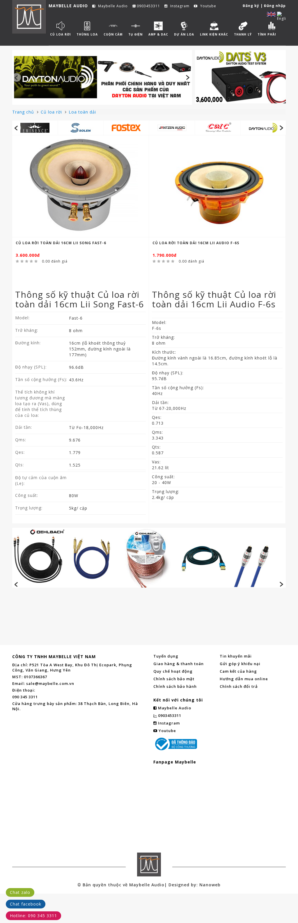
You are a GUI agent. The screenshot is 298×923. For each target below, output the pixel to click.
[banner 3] (149, 558)
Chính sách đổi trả (239, 686)
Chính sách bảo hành (175, 686)
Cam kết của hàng (238, 671)
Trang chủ (24, 112)
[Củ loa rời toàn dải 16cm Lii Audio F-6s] (217, 186)
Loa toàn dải (82, 112)
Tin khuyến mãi (236, 656)
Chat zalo (20, 892)
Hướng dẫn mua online (244, 678)
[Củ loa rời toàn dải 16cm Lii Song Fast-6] (80, 186)
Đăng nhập (275, 5)
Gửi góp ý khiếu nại (240, 663)
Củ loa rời (52, 112)
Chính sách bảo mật (173, 678)
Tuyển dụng (165, 656)
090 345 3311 (25, 696)
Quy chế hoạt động (173, 671)
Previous (16, 77)
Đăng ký (251, 5)
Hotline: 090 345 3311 (33, 915)
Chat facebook (25, 904)
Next (187, 77)
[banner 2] (240, 76)
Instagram (179, 6)
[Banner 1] (102, 76)
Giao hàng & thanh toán (178, 663)
